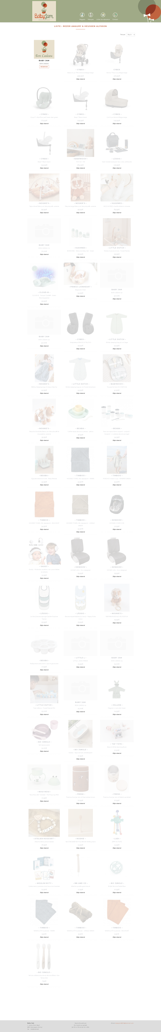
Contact (115, 19)
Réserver (44, 66)
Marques (91, 19)
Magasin (82, 19)
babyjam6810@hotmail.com (124, 1023)
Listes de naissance (103, 19)
